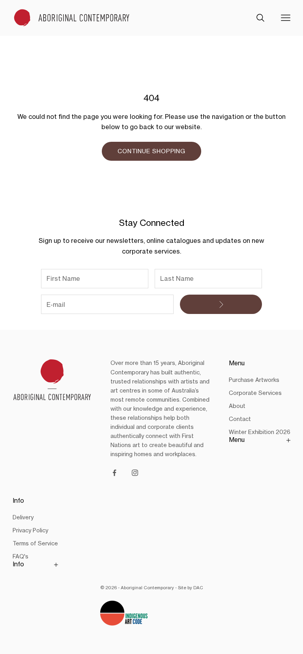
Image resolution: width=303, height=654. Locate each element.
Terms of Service (35, 543)
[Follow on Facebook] (114, 473)
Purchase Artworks (254, 379)
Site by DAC (190, 587)
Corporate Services (255, 392)
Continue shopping (151, 151)
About (237, 405)
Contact (240, 418)
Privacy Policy (30, 530)
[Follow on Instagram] (135, 473)
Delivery (23, 517)
